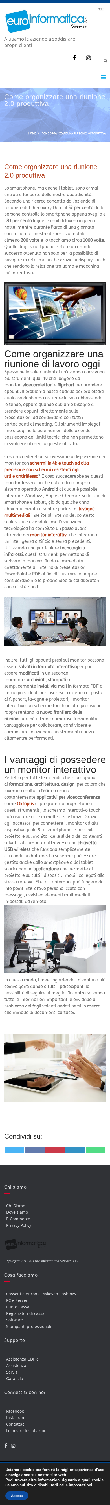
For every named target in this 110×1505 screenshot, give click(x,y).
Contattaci (15, 1424)
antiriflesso (27, 476)
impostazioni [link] (80, 1485)
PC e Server (17, 1300)
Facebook (15, 1411)
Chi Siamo (15, 1205)
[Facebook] (74, 58)
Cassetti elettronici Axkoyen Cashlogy (41, 1293)
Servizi (12, 1372)
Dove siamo (17, 1212)
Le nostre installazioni (27, 1430)
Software (14, 1320)
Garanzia (14, 1378)
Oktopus (25, 803)
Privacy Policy (18, 1225)
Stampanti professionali (28, 1326)
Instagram (15, 1417)
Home (32, 133)
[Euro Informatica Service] (45, 32)
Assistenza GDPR (22, 1359)
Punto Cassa (17, 1307)
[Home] (55, 1245)
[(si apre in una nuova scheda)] (51, 469)
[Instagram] (88, 58)
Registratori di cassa (25, 1313)
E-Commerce (18, 1218)
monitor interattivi (49, 534)
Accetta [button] (17, 1495)
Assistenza (16, 1365)
